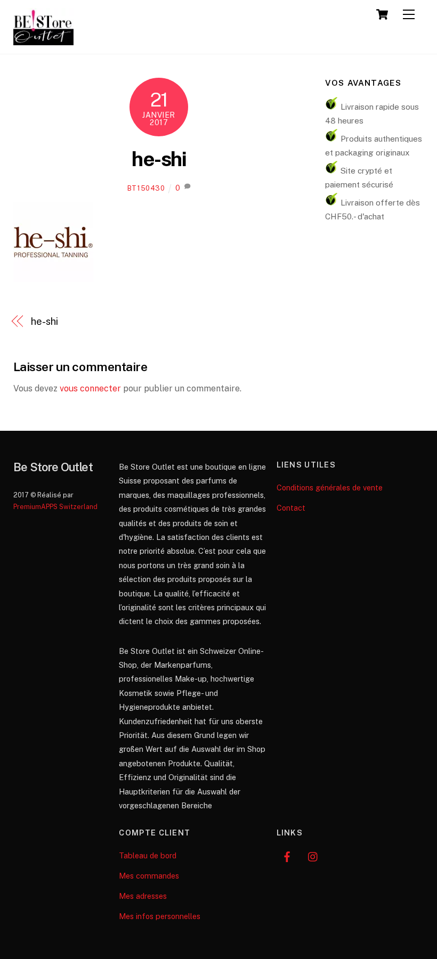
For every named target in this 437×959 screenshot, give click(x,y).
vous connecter (90, 388)
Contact (291, 507)
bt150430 (146, 188)
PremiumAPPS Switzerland (55, 507)
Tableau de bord (147, 855)
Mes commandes (149, 875)
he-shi (159, 159)
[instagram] (313, 855)
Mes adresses (143, 895)
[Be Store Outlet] (43, 40)
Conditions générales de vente (330, 487)
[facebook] (287, 855)
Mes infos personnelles (159, 916)
